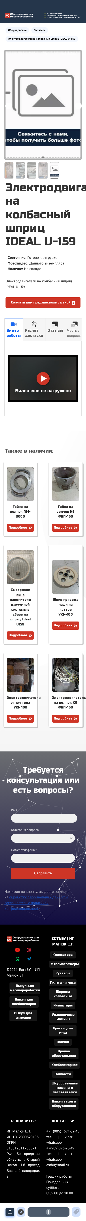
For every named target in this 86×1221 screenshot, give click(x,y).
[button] (78, 106)
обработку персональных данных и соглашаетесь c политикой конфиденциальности (36, 902)
